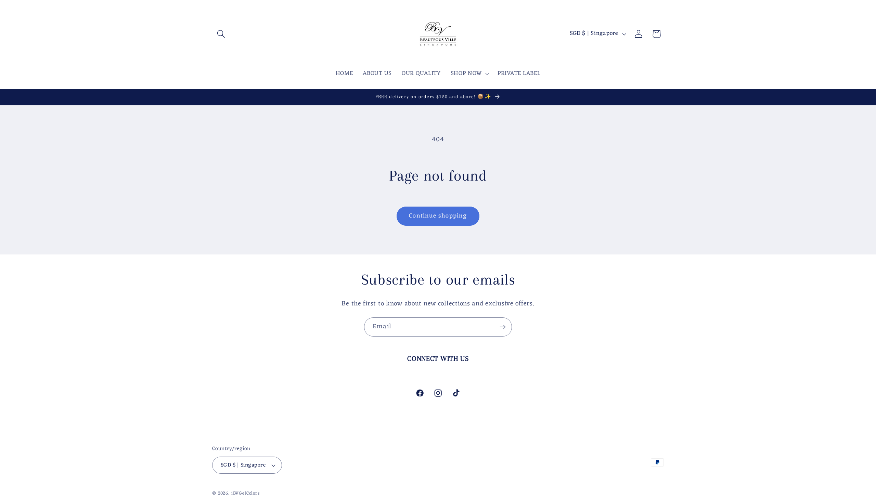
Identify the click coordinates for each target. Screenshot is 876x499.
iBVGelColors (245, 493)
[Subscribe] (502, 327)
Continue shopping (438, 215)
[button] (221, 34)
